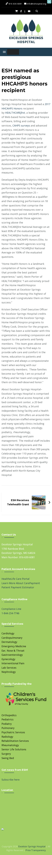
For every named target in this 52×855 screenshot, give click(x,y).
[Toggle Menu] (12, 52)
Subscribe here (11, 779)
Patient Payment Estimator (18, 587)
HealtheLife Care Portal (15, 578)
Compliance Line (11, 609)
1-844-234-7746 (10, 613)
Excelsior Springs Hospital (31, 846)
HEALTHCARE (15, 112)
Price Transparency (36, 850)
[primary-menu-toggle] (4, 52)
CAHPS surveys (21, 125)
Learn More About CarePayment (21, 583)
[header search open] (37, 11)
